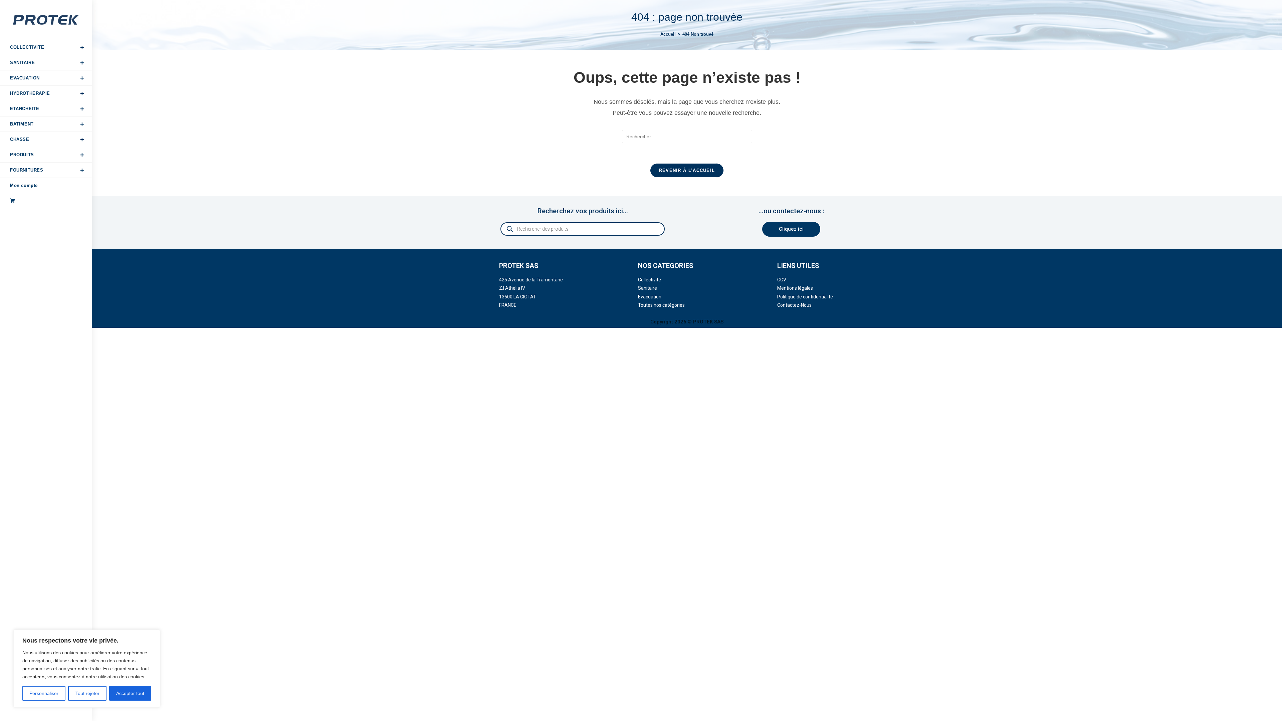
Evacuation (649, 296)
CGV (781, 279)
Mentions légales (795, 288)
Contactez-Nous (794, 305)
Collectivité (649, 279)
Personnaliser (43, 693)
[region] (86, 669)
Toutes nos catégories (661, 305)
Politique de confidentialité (805, 296)
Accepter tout (130, 693)
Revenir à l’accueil (687, 170)
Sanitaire (647, 288)
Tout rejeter (87, 693)
